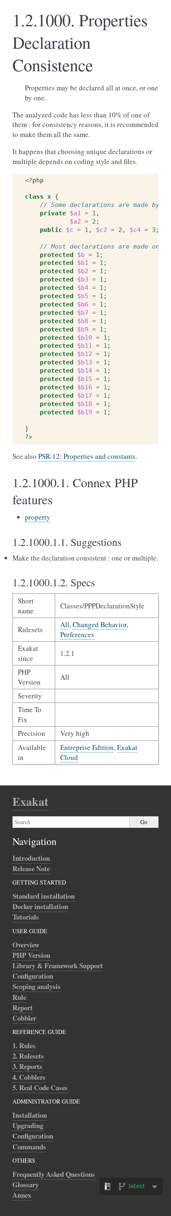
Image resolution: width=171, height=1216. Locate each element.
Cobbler (24, 1018)
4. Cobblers (29, 1077)
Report (22, 1007)
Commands (29, 1146)
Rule (19, 997)
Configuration (32, 976)
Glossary (25, 1184)
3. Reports (27, 1066)
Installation (29, 1115)
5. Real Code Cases (40, 1087)
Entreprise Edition (87, 747)
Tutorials (25, 917)
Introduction (31, 858)
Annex (21, 1195)
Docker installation (40, 906)
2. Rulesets (28, 1056)
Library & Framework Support (57, 965)
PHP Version (31, 955)
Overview (25, 944)
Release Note (31, 868)
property (37, 517)
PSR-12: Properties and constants (86, 456)
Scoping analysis (36, 986)
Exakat (30, 801)
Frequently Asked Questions (53, 1174)
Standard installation (43, 896)
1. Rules (24, 1045)
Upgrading (27, 1125)
